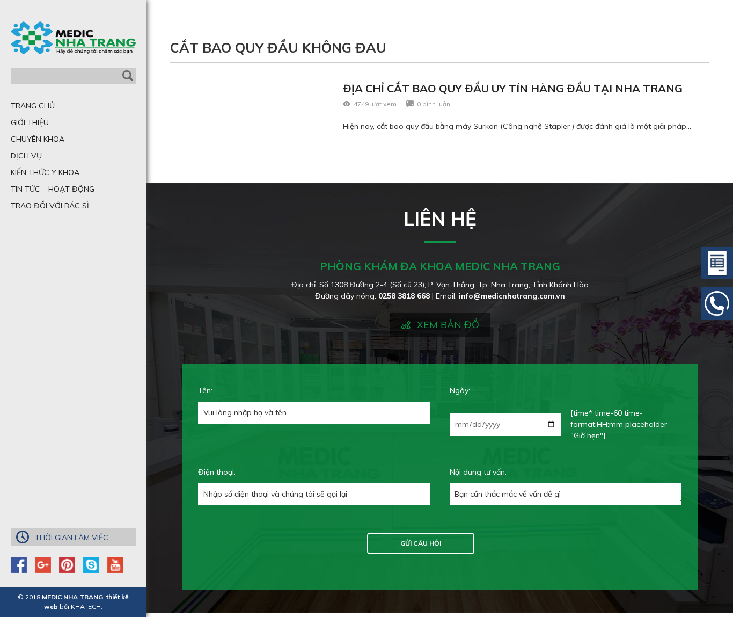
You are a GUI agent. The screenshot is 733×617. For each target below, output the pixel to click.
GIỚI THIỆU (30, 122)
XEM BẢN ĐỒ (448, 324)
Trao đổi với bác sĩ (50, 205)
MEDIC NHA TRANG (72, 597)
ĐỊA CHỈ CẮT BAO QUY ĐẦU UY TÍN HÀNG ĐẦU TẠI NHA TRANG (513, 88)
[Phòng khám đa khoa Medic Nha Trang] (73, 37)
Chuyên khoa (37, 139)
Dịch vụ (26, 156)
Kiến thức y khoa (45, 172)
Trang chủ (33, 106)
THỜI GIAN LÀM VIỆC (71, 537)
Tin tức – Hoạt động (52, 189)
